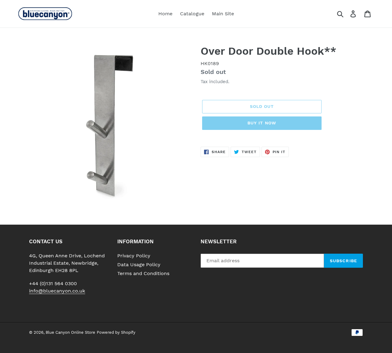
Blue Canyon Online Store (70, 332)
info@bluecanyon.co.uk (57, 291)
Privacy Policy (133, 256)
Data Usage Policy (138, 264)
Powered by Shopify (116, 332)
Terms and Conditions (143, 273)
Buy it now (261, 122)
